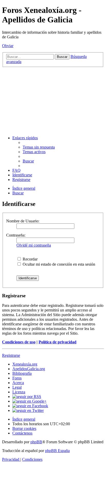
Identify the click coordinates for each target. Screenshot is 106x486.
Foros (17, 378)
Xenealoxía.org (24, 364)
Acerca (18, 382)
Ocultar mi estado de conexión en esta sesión (58, 264)
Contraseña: (15, 235)
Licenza (18, 392)
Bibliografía (22, 373)
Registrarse (11, 355)
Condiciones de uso (19, 342)
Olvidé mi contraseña (33, 245)
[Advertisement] (53, 101)
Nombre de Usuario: (22, 221)
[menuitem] (39, 147)
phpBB (36, 442)
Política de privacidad (57, 342)
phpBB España (57, 450)
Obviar (7, 46)
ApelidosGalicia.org (28, 369)
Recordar (30, 259)
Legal (17, 387)
